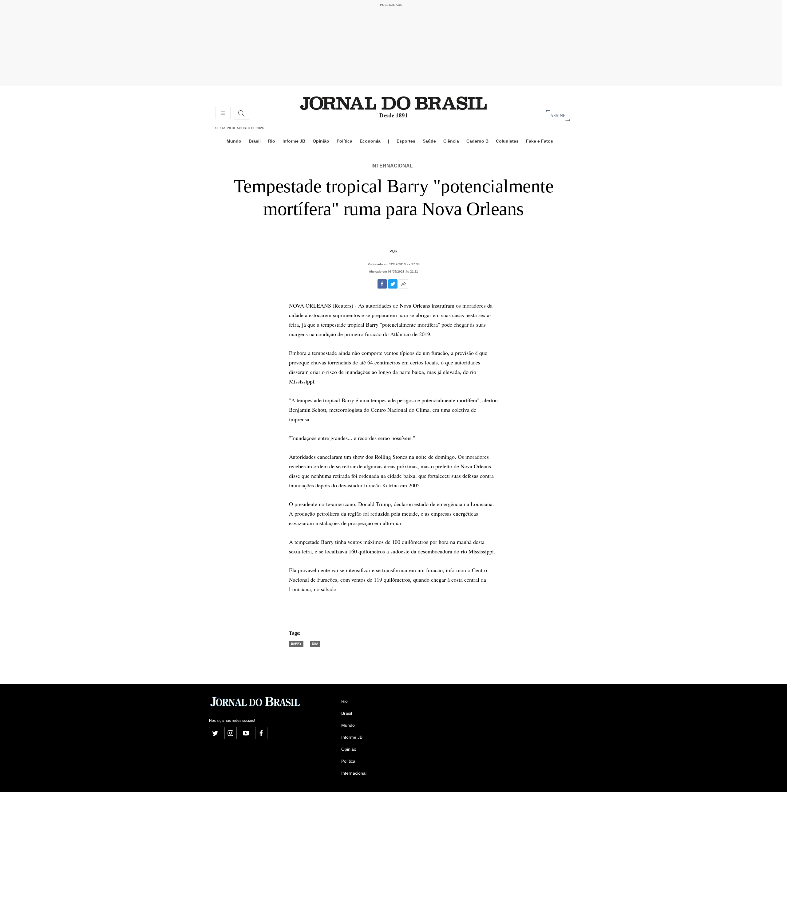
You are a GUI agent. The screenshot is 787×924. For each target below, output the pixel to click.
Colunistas (507, 141)
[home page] (393, 102)
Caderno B (477, 141)
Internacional (392, 165)
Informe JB (294, 141)
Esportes (406, 141)
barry (296, 643)
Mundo (234, 141)
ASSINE (558, 115)
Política (344, 141)
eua (315, 643)
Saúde (429, 141)
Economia (370, 141)
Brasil (255, 141)
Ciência (451, 141)
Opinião (321, 141)
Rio (271, 141)
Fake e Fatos (539, 141)
